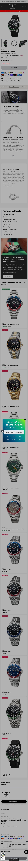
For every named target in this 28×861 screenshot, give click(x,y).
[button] (2, 431)
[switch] (3, 859)
